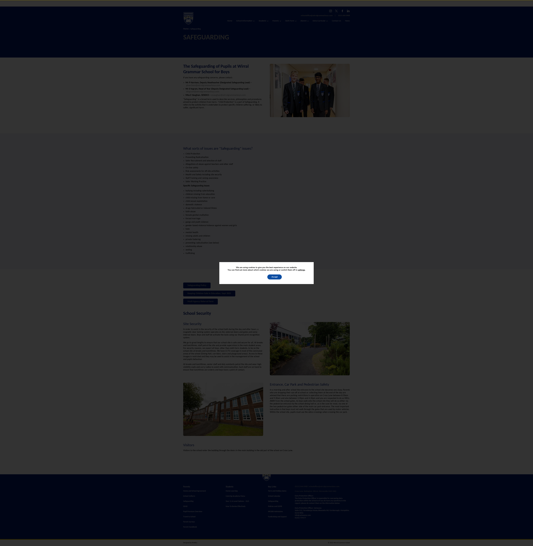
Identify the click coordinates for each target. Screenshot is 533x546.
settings (301, 270)
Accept (274, 277)
